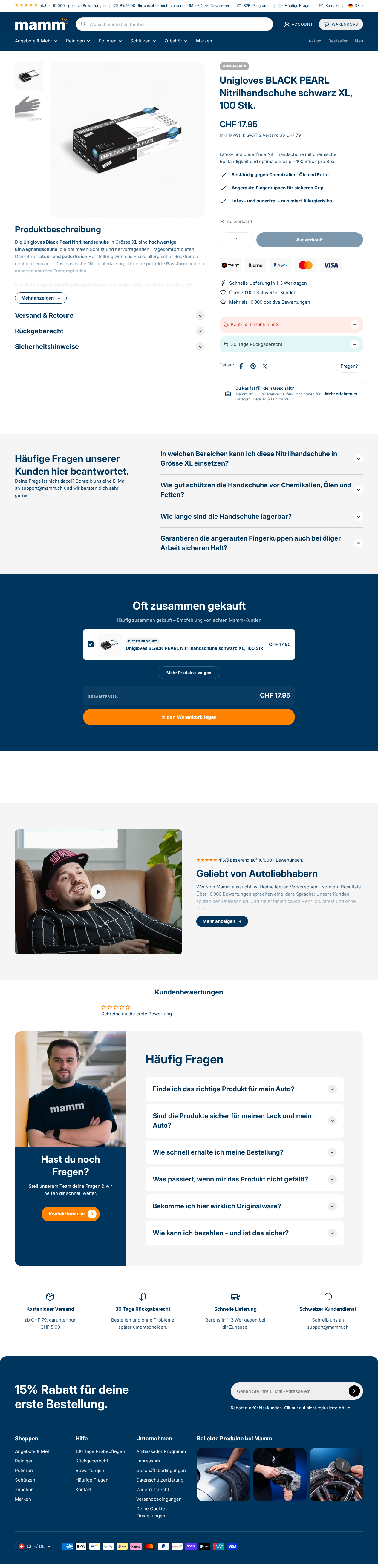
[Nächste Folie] (194, 139)
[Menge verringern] (226, 239)
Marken (204, 41)
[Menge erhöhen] (247, 239)
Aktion (314, 40)
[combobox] (174, 24)
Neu (359, 40)
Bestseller (338, 40)
